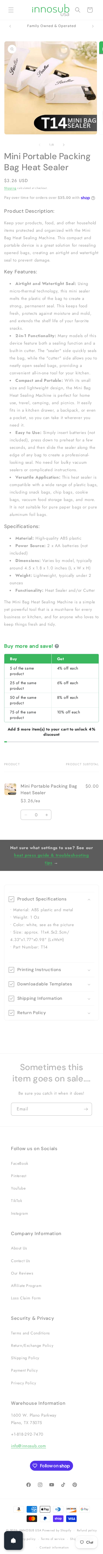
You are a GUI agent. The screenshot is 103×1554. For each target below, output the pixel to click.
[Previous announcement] (10, 26)
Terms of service (53, 1539)
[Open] (13, 1540)
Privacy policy (25, 1539)
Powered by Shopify (56, 1530)
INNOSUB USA (30, 1530)
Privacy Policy (23, 1383)
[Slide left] (40, 145)
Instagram (19, 1213)
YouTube (18, 1188)
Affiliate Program (26, 1285)
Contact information (54, 1547)
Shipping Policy (25, 1358)
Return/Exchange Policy (32, 1345)
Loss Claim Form (26, 1298)
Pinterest (18, 1176)
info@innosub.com (28, 1446)
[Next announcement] (93, 26)
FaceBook (19, 1163)
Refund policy (87, 1530)
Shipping (10, 188)
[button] (11, 10)
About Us (19, 1248)
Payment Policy (24, 1370)
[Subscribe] (86, 1109)
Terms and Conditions (30, 1333)
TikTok (16, 1200)
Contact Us (20, 1261)
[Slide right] (64, 145)
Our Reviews (22, 1273)
